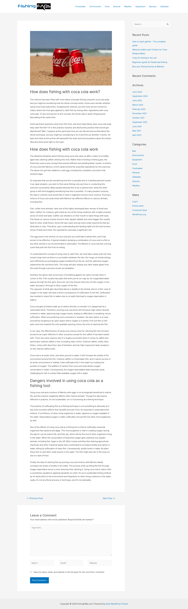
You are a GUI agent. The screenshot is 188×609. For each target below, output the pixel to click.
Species (152, 6)
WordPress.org (139, 214)
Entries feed (137, 206)
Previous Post (35, 498)
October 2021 (138, 118)
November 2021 (139, 113)
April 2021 (136, 135)
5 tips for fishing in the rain (144, 58)
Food (107, 6)
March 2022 (137, 105)
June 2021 (137, 126)
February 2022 (139, 109)
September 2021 (139, 122)
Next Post (109, 498)
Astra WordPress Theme (117, 604)
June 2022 (137, 100)
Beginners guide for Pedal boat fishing (149, 62)
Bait (134, 151)
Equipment (140, 6)
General (116, 6)
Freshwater (80, 6)
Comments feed (139, 210)
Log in (135, 201)
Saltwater (164, 6)
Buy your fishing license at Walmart (148, 66)
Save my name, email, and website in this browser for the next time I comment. (69, 572)
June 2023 (137, 92)
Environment (95, 6)
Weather (128, 6)
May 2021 (136, 130)
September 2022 (140, 96)
